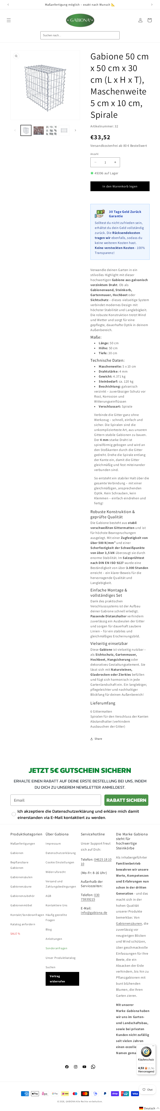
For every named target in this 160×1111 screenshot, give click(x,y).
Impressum (53, 843)
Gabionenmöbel (21, 905)
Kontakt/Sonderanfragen (27, 915)
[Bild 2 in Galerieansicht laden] (38, 130)
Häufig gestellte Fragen (56, 917)
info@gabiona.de (94, 912)
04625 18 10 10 (96, 861)
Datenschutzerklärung (61, 853)
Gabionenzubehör (22, 896)
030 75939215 (90, 897)
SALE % (15, 933)
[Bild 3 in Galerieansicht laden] (51, 130)
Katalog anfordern (22, 924)
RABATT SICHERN (126, 800)
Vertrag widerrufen (57, 978)
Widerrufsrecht (56, 872)
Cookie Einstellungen (60, 862)
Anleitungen (54, 939)
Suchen (51, 967)
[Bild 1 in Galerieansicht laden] (26, 130)
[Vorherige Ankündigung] (8, 4)
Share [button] (98, 739)
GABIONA (71, 1101)
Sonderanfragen (56, 948)
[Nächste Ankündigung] (151, 4)
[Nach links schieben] (15, 130)
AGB (48, 896)
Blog (49, 929)
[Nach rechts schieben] (75, 130)
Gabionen (17, 853)
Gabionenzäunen (129, 923)
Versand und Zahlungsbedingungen (61, 883)
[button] (8, 20)
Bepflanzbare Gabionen (19, 864)
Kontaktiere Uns (57, 905)
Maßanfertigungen (22, 843)
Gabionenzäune (21, 886)
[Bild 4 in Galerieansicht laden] (64, 130)
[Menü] (153, 1046)
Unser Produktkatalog (61, 958)
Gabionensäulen (21, 877)
